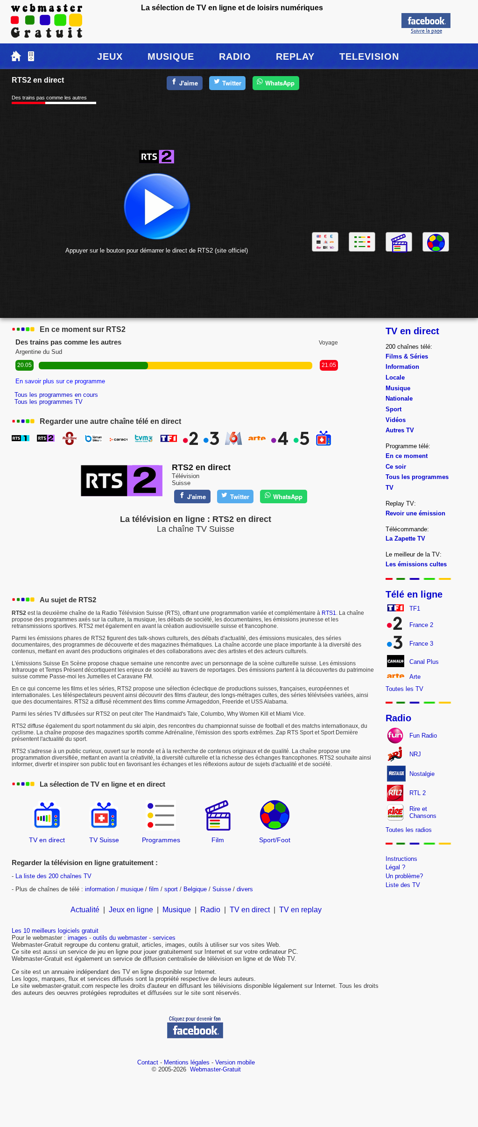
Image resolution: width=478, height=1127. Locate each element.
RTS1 (329, 613)
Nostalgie (422, 773)
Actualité (84, 910)
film (154, 889)
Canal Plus (424, 661)
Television (369, 56)
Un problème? (404, 876)
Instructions (401, 858)
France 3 (421, 643)
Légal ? (395, 867)
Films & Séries (407, 356)
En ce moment (407, 455)
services (164, 937)
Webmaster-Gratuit (215, 1069)
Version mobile (235, 1062)
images (77, 937)
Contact (147, 1062)
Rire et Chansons (422, 812)
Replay (295, 56)
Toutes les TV (404, 688)
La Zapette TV (405, 538)
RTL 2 (417, 792)
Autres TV (400, 430)
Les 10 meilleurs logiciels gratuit (55, 930)
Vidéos (396, 419)
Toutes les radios (409, 829)
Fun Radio (423, 735)
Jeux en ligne (131, 910)
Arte (415, 676)
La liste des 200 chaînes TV (53, 876)
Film (217, 840)
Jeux (110, 56)
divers (245, 889)
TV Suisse (104, 840)
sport (171, 889)
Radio (235, 56)
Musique (171, 56)
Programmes (161, 840)
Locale (395, 377)
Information (402, 366)
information (100, 889)
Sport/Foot (274, 840)
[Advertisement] (381, 155)
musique (131, 889)
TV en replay (300, 910)
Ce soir (396, 466)
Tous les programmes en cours (56, 394)
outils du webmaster (120, 937)
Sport (393, 409)
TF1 (414, 608)
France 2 (421, 624)
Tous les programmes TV (48, 401)
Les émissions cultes (416, 564)
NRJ (415, 754)
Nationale (399, 398)
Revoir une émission (415, 513)
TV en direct (47, 840)
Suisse (221, 889)
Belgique (195, 889)
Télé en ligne (414, 594)
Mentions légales (187, 1062)
